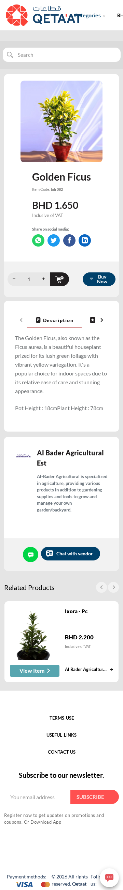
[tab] (54, 320)
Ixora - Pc (76, 611)
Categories (87, 15)
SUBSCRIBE (90, 797)
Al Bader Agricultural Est (70, 458)
